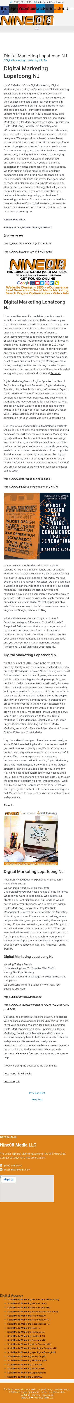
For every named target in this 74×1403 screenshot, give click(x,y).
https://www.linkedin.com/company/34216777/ (31, 486)
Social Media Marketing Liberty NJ (24, 1376)
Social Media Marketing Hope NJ (24, 1328)
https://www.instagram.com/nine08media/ (28, 251)
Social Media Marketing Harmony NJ (25, 1332)
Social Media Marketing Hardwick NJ (26, 1336)
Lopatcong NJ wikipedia (17, 1073)
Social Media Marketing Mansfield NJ (26, 1368)
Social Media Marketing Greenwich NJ (26, 1340)
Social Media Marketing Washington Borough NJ (31, 1352)
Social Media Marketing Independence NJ (28, 1323)
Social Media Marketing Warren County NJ (28, 1307)
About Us (9, 805)
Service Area (8, 1137)
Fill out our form (25, 1053)
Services (55, 373)
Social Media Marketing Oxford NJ (24, 1364)
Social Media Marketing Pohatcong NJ (26, 1356)
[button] (37, 29)
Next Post (37, 1099)
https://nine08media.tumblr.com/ (23, 996)
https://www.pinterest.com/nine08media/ (27, 478)
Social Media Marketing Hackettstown (26, 1315)
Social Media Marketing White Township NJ (29, 1344)
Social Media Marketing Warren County (27, 1303)
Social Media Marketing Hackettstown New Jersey (33, 1311)
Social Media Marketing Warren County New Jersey (33, 1299)
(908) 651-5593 (13, 235)
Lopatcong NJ (12, 1081)
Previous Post (37, 1093)
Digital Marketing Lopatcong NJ (23, 60)
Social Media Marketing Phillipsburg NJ (27, 1360)
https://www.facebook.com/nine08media (27, 243)
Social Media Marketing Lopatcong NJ (26, 1372)
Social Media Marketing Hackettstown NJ (28, 1319)
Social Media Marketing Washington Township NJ (32, 1348)
